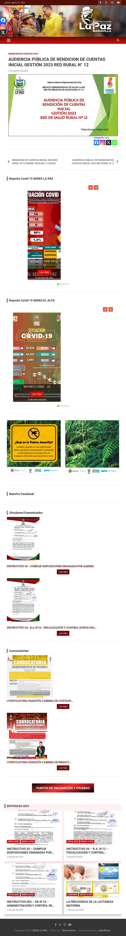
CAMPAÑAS (72, 895)
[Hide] (1, 38)
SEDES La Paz (28, 841)
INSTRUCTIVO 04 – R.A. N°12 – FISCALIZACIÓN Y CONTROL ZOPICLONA (87, 852)
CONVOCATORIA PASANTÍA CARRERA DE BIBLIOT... (39, 762)
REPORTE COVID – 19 (37, 386)
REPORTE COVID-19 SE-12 (44, 263)
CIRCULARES (13, 841)
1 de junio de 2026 (75, 910)
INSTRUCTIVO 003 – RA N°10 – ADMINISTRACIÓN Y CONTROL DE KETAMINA (29, 905)
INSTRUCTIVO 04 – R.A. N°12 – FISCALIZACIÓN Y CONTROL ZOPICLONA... (51, 627)
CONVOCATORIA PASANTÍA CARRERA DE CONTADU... (40, 700)
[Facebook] (96, 142)
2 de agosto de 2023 (18, 71)
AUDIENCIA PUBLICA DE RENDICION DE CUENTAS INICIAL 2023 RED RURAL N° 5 (93, 162)
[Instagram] (102, 142)
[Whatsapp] (114, 142)
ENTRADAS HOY (18, 806)
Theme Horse (68, 930)
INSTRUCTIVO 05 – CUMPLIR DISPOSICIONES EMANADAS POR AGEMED (50, 566)
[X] (108, 142)
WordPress (104, 930)
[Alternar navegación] (9, 40)
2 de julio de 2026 (15, 857)
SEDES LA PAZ (39, 930)
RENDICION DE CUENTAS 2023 (23, 53)
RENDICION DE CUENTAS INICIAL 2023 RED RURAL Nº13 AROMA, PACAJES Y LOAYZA (35, 162)
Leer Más (44, 272)
